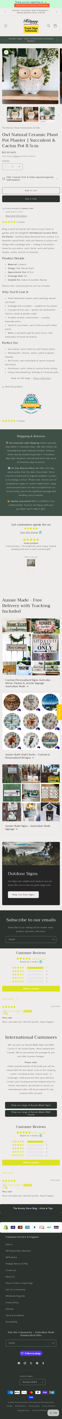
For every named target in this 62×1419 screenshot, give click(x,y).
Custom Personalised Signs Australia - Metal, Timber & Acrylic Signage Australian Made (28, 683)
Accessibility (11, 1322)
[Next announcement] (56, 12)
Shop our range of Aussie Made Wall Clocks (31, 1113)
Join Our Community (15, 1290)
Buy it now (31, 199)
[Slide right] (59, 115)
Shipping (16, 156)
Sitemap (9, 1309)
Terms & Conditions (15, 1315)
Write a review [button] (31, 988)
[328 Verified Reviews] (31, 415)
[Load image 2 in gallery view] (31, 114)
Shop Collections (42, 378)
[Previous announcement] (5, 12)
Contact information (39, 1410)
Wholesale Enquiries (15, 1296)
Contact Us (11, 1270)
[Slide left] (3, 115)
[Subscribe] (53, 939)
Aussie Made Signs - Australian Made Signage (27, 828)
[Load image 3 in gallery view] (47, 114)
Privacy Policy (12, 1302)
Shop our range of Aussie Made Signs (31, 1105)
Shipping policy (24, 1410)
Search (9, 1244)
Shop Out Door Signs (23, 894)
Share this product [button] (13, 387)
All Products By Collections (18, 1251)
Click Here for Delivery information (32, 5)
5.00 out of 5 (38, 959)
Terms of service (48, 1406)
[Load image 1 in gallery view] (14, 114)
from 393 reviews (29, 532)
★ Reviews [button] (59, 712)
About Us (10, 1277)
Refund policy (20, 1406)
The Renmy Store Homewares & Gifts (30, 1402)
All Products (11, 1257)
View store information (16, 216)
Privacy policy (34, 1406)
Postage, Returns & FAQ (17, 1264)
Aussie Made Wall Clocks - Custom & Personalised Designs (27, 756)
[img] (31, 529)
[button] (6, 26)
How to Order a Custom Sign (19, 1283)
